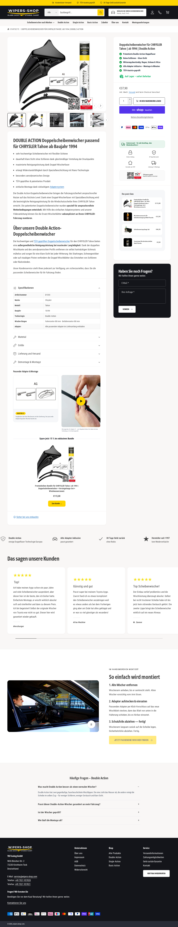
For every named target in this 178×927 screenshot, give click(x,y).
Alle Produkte (115, 853)
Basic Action (114, 865)
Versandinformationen (153, 853)
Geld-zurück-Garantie (152, 861)
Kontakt (146, 865)
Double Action (115, 857)
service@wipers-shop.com (25, 876)
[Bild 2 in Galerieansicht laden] (36, 120)
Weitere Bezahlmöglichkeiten (142, 117)
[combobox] (81, 12)
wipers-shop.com (18, 924)
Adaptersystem (57, 186)
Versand (132, 92)
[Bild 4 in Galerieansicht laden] (77, 120)
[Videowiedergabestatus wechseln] (91, 724)
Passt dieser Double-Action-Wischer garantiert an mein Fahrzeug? (69, 804)
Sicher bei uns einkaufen (27, 517)
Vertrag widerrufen (156, 873)
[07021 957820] (160, 12)
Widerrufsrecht (81, 869)
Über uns (78, 853)
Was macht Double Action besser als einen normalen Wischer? (67, 786)
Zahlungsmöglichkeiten (153, 857)
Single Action (115, 861)
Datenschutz (80, 865)
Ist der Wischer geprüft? (49, 812)
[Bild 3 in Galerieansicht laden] (56, 120)
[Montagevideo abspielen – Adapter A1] (80, 401)
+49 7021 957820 (23, 880)
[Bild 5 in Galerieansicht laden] (97, 120)
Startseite (14, 29)
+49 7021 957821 (23, 884)
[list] (89, 540)
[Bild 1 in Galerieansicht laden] (16, 120)
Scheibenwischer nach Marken (39, 22)
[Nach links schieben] (95, 106)
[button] (127, 12)
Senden (126, 309)
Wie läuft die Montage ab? (50, 820)
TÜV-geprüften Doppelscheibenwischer (52, 241)
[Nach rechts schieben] (100, 106)
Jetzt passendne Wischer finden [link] (131, 740)
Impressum (79, 857)
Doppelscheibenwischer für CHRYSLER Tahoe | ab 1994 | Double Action (52, 29)
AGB (76, 861)
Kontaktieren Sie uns (16, 903)
